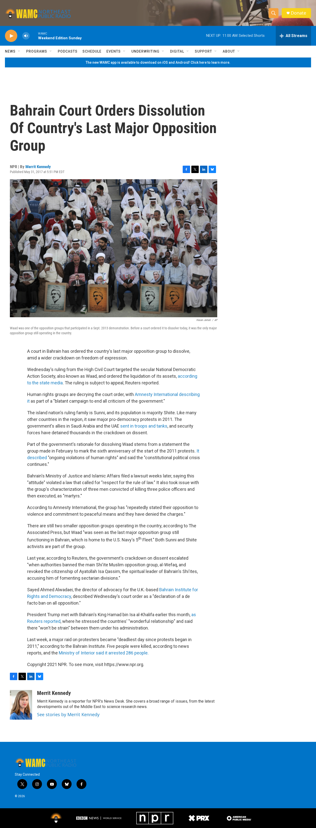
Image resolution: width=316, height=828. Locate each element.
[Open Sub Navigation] (19, 51)
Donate (298, 13)
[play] (11, 36)
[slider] (34, 35)
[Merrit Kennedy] (21, 705)
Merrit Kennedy (38, 166)
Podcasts (68, 51)
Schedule (91, 51)
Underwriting (145, 51)
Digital (177, 51)
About (229, 51)
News (10, 51)
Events (113, 51)
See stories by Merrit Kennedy (68, 714)
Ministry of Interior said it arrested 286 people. (104, 652)
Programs (36, 51)
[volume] (26, 35)
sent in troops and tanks (143, 426)
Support (203, 51)
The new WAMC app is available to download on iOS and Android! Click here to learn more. (158, 62)
